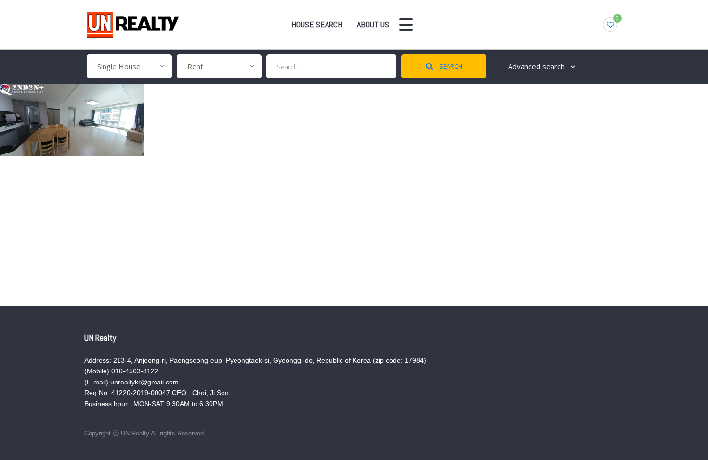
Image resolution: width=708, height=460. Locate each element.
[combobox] (129, 66)
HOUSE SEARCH (316, 24)
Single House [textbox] (119, 66)
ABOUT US (373, 24)
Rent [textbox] (195, 66)
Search (450, 66)
